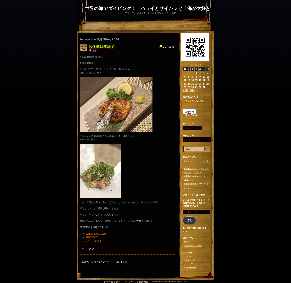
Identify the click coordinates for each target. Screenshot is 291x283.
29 (196, 87)
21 (192, 83)
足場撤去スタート (191, 161)
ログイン (187, 256)
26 (185, 87)
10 (204, 76)
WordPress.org (190, 268)
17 (204, 80)
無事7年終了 (92, 237)
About (186, 242)
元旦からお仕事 (94, 241)
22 (196, 83)
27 (188, 87)
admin (94, 51)
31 (204, 87)
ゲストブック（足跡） (193, 246)
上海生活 (90, 249)
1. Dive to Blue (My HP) (193, 101)
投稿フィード (189, 260)
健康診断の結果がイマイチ (195, 176)
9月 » (192, 90)
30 (200, 87)
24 (204, 83)
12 (185, 80)
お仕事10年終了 (101, 46)
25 (207, 83)
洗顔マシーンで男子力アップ (95, 262)
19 (185, 83)
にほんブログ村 (191, 115)
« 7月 (185, 90)
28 (192, 87)
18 (207, 80)
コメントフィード (191, 264)
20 (188, 83)
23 (200, 83)
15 (196, 80)
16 (200, 80)
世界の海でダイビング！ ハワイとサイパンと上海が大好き (148, 8)
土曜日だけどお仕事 (96, 233)
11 (208, 76)
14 (192, 80)
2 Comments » (169, 47)
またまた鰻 (121, 262)
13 (188, 80)
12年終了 (187, 172)
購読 (189, 220)
